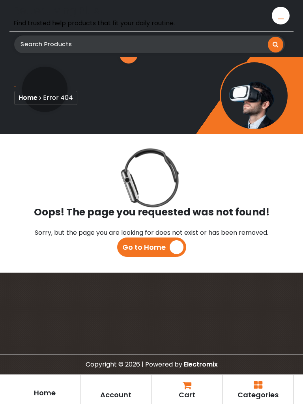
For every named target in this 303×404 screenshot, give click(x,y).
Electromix (201, 364)
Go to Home (144, 247)
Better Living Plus (56, 11)
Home (28, 97)
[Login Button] (281, 15)
